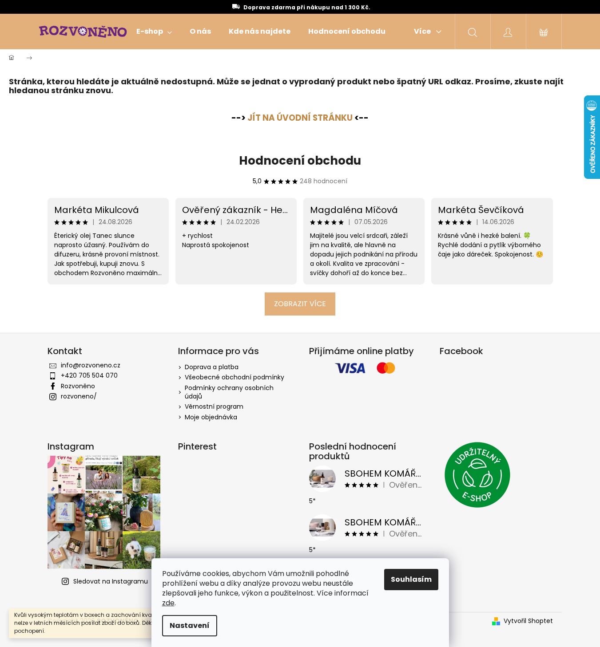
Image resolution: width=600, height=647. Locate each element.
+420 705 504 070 (89, 375)
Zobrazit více (300, 304)
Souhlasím (411, 579)
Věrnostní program (214, 406)
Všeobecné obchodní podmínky (234, 377)
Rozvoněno (78, 386)
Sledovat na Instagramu (110, 581)
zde (168, 603)
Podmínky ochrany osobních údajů (229, 392)
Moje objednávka (211, 417)
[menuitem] (154, 31)
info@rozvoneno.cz (90, 365)
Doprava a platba (211, 367)
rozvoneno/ (79, 396)
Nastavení (190, 625)
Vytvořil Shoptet (528, 621)
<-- (308, 118)
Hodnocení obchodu (300, 161)
